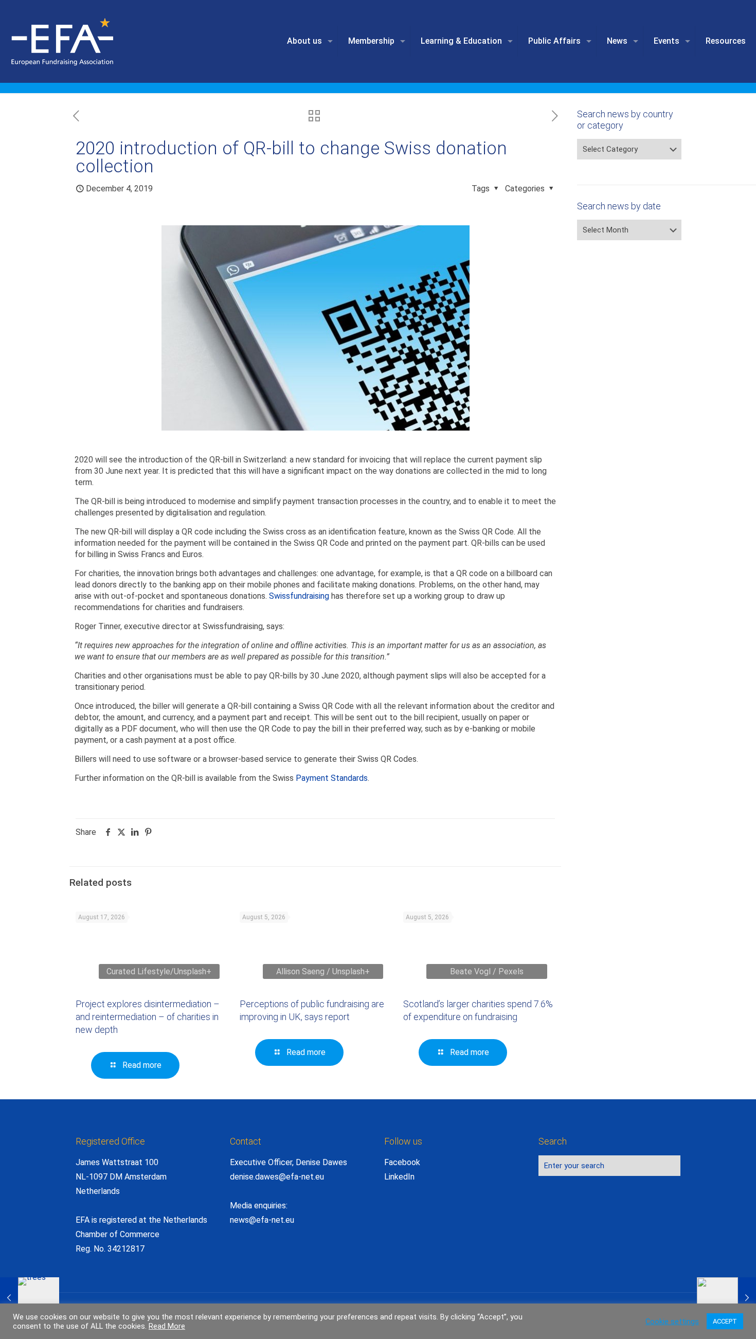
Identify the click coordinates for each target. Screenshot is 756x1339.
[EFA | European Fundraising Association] (90, 41)
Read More (167, 1326)
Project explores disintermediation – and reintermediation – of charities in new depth (148, 1016)
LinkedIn (399, 1177)
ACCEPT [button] (725, 1321)
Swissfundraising (299, 596)
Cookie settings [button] (672, 1321)
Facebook (402, 1162)
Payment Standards (332, 778)
